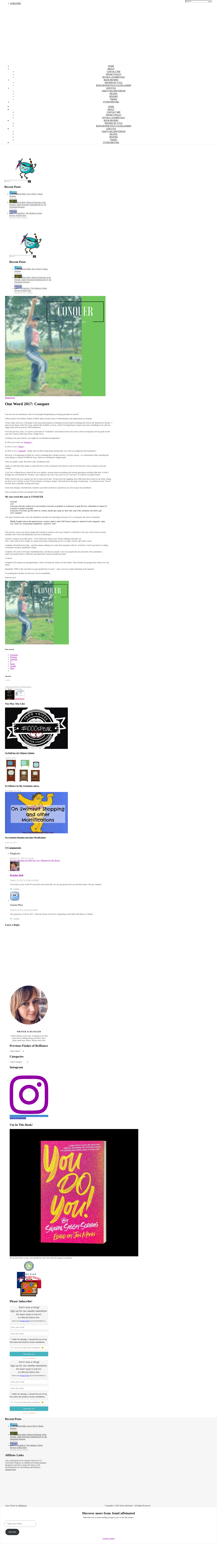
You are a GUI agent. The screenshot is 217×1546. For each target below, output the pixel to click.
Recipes (113, 93)
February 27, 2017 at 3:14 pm (22, 858)
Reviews (113, 96)
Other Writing (111, 101)
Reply (36, 880)
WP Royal (22, 1506)
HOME (111, 66)
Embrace (27, 442)
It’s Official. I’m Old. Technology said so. (22, 786)
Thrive (20, 447)
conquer (8, 687)
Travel (113, 99)
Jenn (10, 689)
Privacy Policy (113, 74)
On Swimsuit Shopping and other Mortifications (25, 837)
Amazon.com (10, 1469)
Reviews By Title (113, 82)
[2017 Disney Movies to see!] (10, 699)
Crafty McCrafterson (113, 90)
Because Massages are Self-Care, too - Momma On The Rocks (35, 860)
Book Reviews (111, 79)
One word (20, 687)
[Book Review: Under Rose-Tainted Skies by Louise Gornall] (19, 699)
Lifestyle (111, 88)
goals (13, 687)
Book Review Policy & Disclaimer (113, 85)
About (111, 68)
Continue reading (108, 1538)
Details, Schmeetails (113, 77)
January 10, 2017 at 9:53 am (21, 910)
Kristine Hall (16, 875)
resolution (27, 687)
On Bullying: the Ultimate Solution (19, 753)
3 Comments (17, 689)
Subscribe (12, 1532)
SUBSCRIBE (15, 3)
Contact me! (113, 71)
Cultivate (21, 451)
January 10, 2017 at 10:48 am (22, 880)
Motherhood (10, 398)
